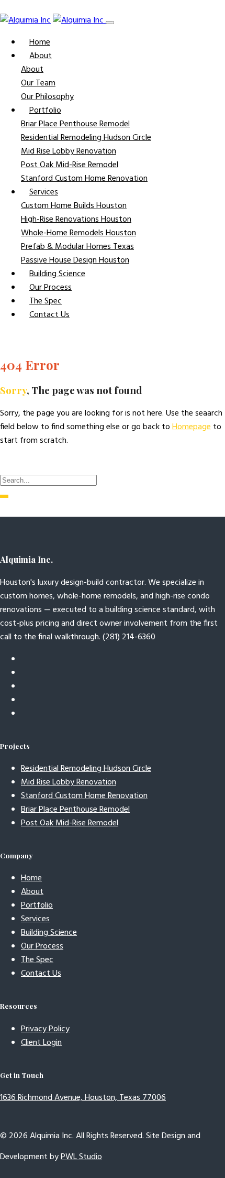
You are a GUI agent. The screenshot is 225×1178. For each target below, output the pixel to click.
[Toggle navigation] (110, 22)
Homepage (191, 427)
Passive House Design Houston (75, 260)
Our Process (50, 287)
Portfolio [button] (45, 110)
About (32, 70)
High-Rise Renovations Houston (76, 219)
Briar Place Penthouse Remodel (75, 124)
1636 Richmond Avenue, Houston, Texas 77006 (83, 1098)
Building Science (57, 274)
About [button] (40, 56)
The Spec (45, 301)
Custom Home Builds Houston (74, 206)
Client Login (41, 1043)
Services (35, 919)
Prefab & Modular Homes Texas (77, 247)
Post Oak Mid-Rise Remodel (69, 165)
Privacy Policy (45, 1029)
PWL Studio (81, 1157)
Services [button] (43, 192)
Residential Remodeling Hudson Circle (86, 138)
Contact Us (49, 315)
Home (39, 42)
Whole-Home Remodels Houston (78, 233)
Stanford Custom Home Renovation (84, 179)
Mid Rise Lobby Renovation (68, 151)
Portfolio (37, 905)
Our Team (38, 83)
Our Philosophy (47, 97)
